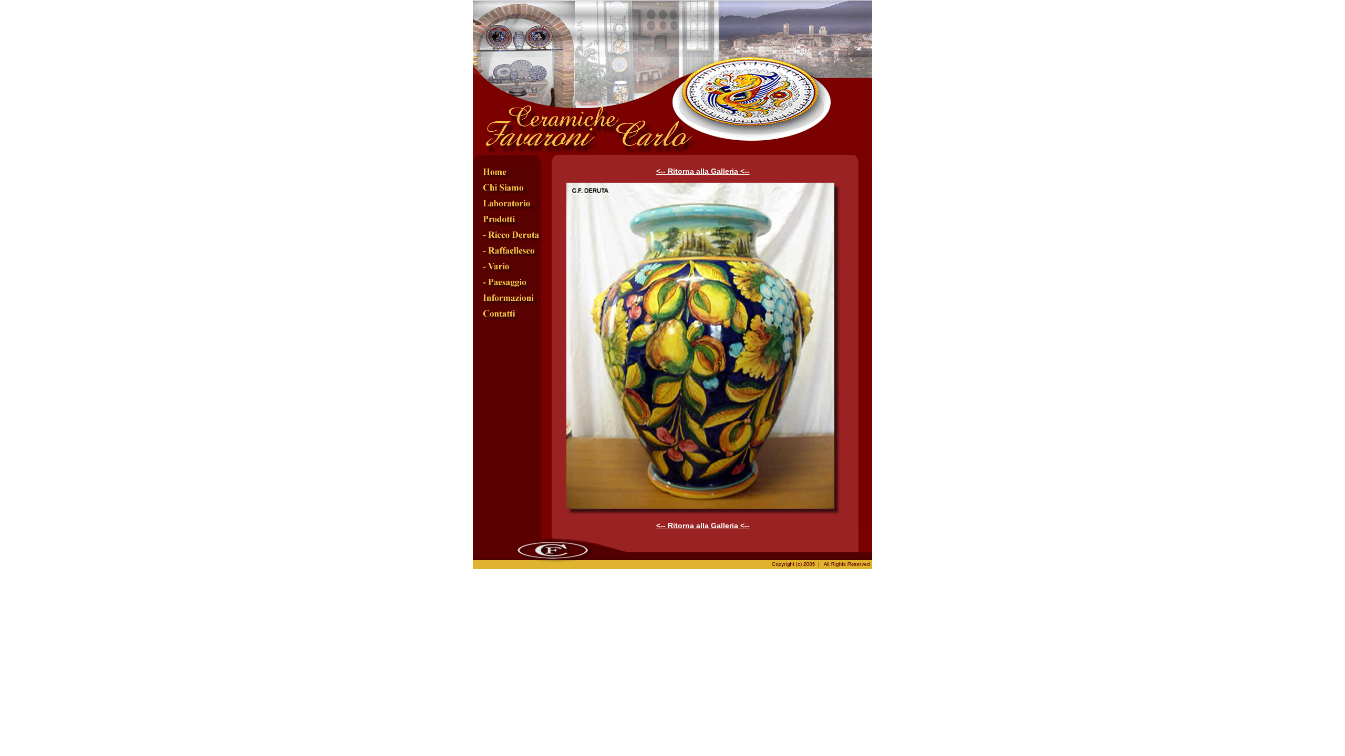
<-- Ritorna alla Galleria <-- (703, 171)
